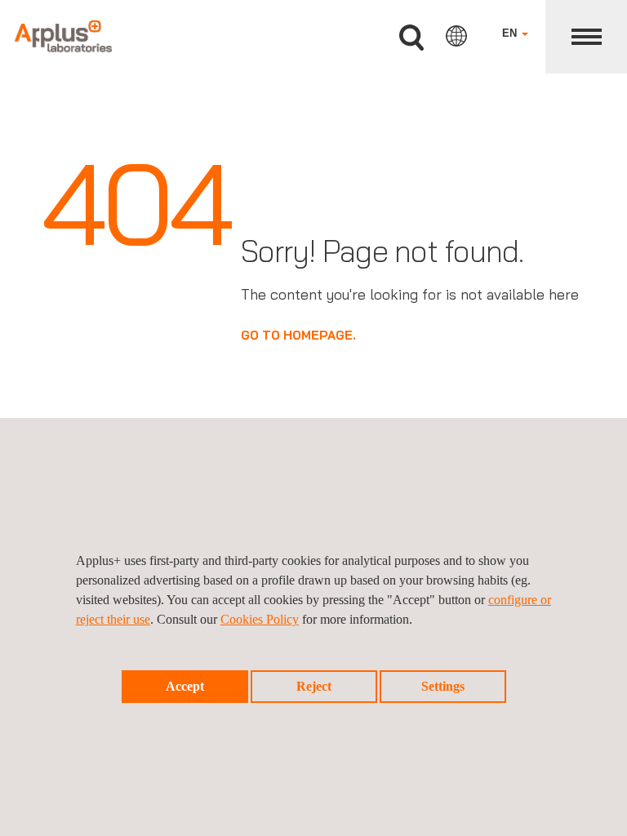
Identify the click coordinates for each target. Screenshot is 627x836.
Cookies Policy (259, 619)
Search (411, 37)
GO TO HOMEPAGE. (298, 335)
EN (511, 33)
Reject (313, 686)
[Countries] (456, 36)
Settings (443, 686)
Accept (185, 686)
